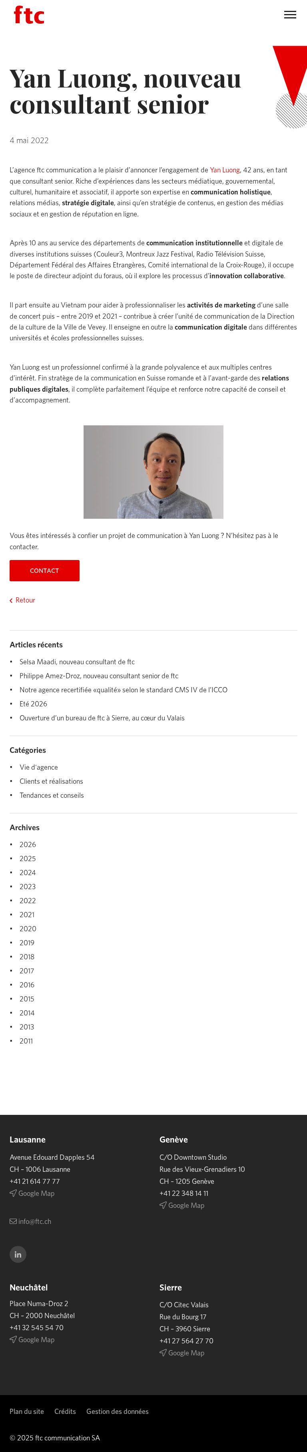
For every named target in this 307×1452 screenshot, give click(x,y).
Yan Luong (225, 170)
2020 (28, 929)
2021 (27, 915)
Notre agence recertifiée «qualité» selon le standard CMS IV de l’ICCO (123, 690)
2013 (27, 1027)
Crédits (65, 1412)
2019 (27, 943)
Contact (44, 571)
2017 (27, 971)
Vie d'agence (39, 767)
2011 (26, 1041)
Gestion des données (117, 1412)
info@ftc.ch (34, 1222)
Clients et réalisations (51, 781)
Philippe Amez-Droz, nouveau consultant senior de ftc (99, 676)
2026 (28, 845)
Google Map (36, 1193)
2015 (27, 999)
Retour (25, 600)
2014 (27, 1013)
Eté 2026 (33, 704)
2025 (28, 859)
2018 (27, 957)
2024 (28, 873)
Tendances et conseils (52, 795)
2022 (28, 901)
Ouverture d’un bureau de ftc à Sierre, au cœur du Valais (102, 718)
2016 (27, 985)
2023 (28, 887)
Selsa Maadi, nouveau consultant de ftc (77, 662)
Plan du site (27, 1412)
